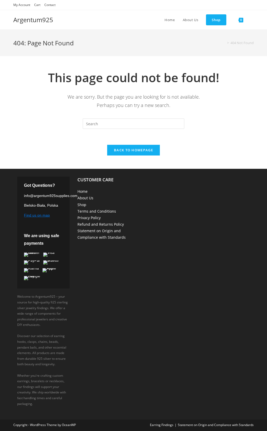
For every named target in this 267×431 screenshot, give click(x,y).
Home (82, 191)
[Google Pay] (34, 278)
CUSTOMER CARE (95, 180)
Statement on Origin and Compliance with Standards (216, 425)
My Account (21, 5)
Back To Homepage (133, 150)
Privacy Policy (89, 217)
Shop (81, 204)
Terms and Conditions (96, 211)
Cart (37, 5)
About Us (85, 197)
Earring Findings (161, 425)
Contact (50, 5)
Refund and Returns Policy (100, 224)
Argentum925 (33, 19)
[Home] (224, 42)
